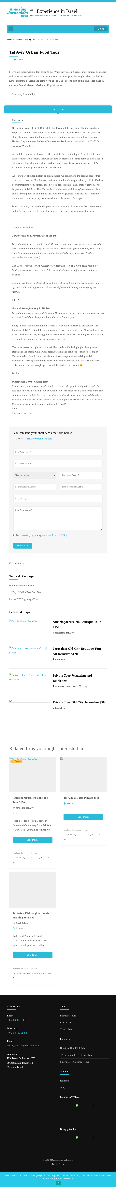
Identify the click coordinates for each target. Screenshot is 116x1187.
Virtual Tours (67, 1029)
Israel (18, 923)
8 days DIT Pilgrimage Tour (23, 599)
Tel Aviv (70, 633)
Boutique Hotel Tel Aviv (21, 585)
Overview (58, 109)
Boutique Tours (68, 1015)
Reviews (64, 1080)
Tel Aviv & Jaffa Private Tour (81, 797)
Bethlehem (60, 686)
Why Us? (65, 1087)
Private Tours (67, 1022)
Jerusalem (60, 633)
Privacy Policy (59, 535)
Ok (58, 1183)
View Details (32, 840)
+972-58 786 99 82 (17, 1032)
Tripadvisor (26, 412)
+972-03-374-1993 (16, 1020)
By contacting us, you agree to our (41, 535)
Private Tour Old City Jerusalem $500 (79, 702)
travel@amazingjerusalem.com (23, 1045)
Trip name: (19, 438)
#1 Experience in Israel (53, 11)
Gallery (20, 59)
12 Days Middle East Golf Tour (25, 592)
